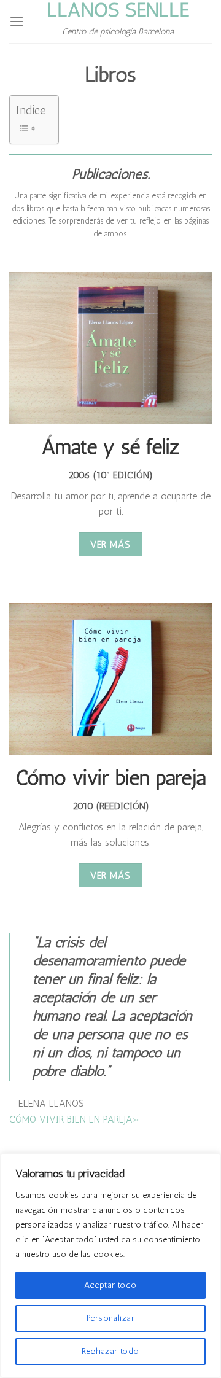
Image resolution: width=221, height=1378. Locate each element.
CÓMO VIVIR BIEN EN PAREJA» (74, 1119)
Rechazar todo (110, 1351)
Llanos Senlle (118, 10)
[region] (110, 1265)
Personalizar (110, 1318)
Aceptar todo (110, 1285)
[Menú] (16, 21)
